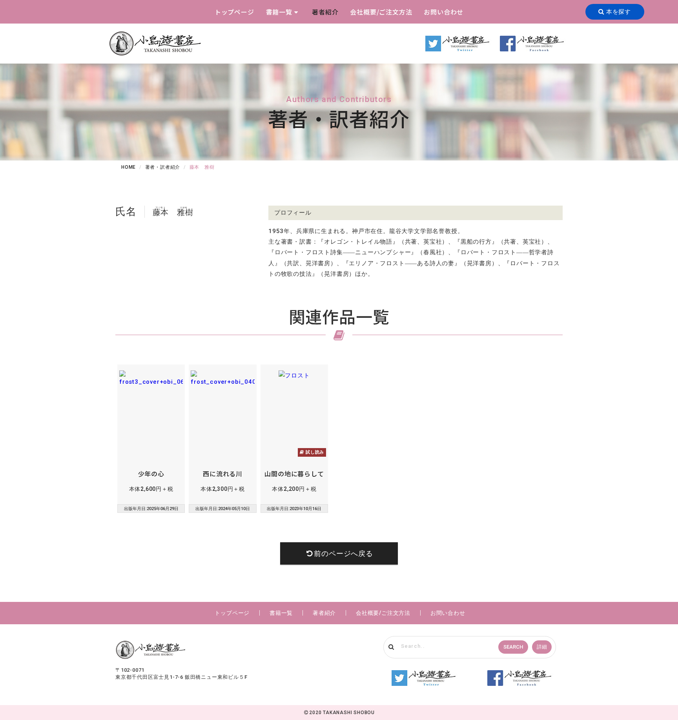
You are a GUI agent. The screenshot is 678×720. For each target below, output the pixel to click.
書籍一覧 (279, 11)
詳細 (542, 647)
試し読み (314, 452)
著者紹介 (325, 11)
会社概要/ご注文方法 (381, 11)
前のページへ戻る (343, 553)
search (513, 647)
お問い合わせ (443, 11)
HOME (128, 167)
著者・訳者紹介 (162, 167)
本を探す (617, 11)
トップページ (234, 11)
